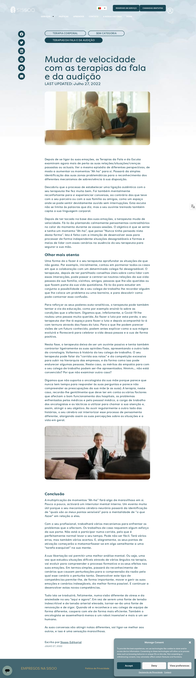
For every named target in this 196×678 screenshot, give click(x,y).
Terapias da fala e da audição (74, 40)
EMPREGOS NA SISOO (39, 668)
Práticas (63, 16)
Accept (129, 665)
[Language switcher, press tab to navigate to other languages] (101, 8)
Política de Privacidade (97, 668)
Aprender (78, 16)
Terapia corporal (65, 33)
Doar (129, 16)
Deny (154, 665)
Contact (167, 672)
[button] (189, 642)
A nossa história (112, 16)
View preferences (179, 665)
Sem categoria (106, 33)
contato (93, 16)
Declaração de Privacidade (151, 672)
